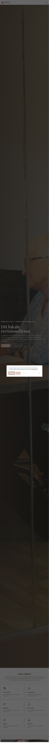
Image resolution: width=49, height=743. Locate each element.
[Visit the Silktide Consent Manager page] (39, 373)
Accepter (12, 373)
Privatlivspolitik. (34, 369)
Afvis (18, 373)
